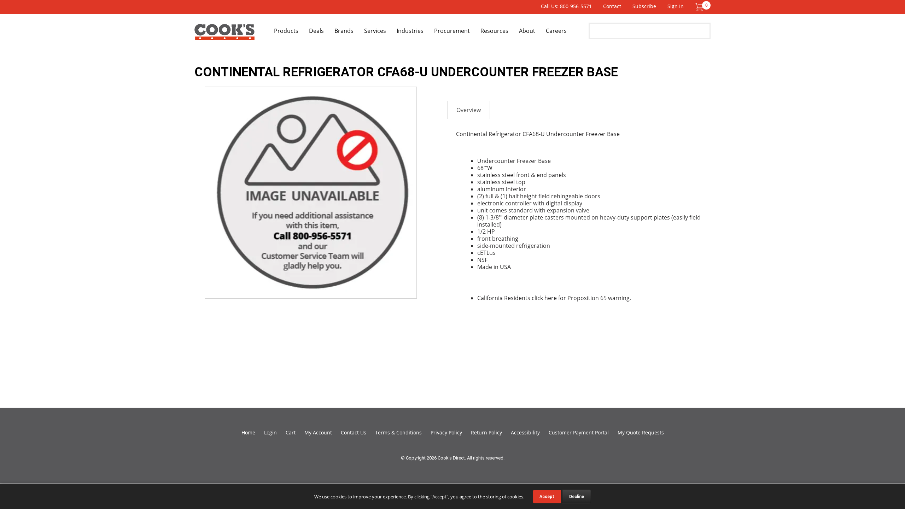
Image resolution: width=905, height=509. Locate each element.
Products (286, 31)
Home (248, 432)
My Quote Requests (641, 432)
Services (375, 31)
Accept (546, 496)
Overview (468, 110)
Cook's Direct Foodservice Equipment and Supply (224, 34)
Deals (316, 31)
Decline (576, 496)
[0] (699, 6)
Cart (291, 432)
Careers (556, 31)
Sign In (675, 6)
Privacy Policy (446, 432)
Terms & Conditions (398, 432)
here (550, 298)
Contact (612, 6)
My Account (318, 432)
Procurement (452, 31)
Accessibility (525, 432)
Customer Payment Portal (579, 432)
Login (270, 432)
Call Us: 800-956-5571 (566, 6)
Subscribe (644, 6)
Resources (494, 31)
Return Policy (486, 432)
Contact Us (353, 432)
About (527, 31)
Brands (344, 31)
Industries (410, 31)
